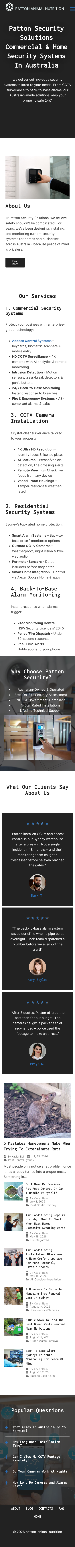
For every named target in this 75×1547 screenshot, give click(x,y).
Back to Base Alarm (42, 1375)
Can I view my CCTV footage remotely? (36, 1458)
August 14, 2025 (40, 1306)
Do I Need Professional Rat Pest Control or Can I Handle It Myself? (45, 1188)
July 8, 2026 (37, 1201)
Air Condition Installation (45, 1279)
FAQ (61, 1508)
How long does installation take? (36, 1443)
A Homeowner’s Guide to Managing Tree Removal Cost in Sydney (44, 1293)
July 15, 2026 (39, 1156)
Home (37, 1516)
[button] (37, 1429)
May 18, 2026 (38, 1236)
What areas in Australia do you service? (40, 1429)
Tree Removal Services (44, 1310)
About (15, 1508)
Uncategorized (39, 1240)
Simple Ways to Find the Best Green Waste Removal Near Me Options (45, 1324)
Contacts (45, 1508)
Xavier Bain (18, 1156)
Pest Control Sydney (21, 1160)
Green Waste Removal (44, 1341)
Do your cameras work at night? (40, 1471)
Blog (29, 1508)
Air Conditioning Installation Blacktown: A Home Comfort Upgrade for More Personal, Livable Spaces (45, 1258)
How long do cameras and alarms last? (40, 1484)
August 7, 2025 (39, 1372)
